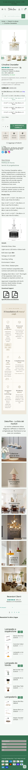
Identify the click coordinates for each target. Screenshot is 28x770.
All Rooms (14, 148)
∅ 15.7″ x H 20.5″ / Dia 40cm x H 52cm (14, 99)
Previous (2, 58)
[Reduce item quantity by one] (3, 126)
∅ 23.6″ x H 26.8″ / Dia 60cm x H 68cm (14, 108)
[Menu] (2, 9)
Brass (3, 120)
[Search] (23, 16)
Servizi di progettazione (10, 165)
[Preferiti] (22, 9)
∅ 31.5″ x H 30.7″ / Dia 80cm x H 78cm (14, 112)
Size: (13, 95)
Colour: (5, 117)
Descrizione (6, 160)
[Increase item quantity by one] (8, 126)
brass (11, 150)
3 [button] (14, 612)
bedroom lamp (14, 149)
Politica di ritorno (8, 163)
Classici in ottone (14, 71)
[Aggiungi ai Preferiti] (6, 637)
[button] (5, 9)
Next (25, 58)
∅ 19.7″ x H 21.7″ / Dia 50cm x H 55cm (14, 103)
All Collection (6, 148)
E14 (13, 252)
